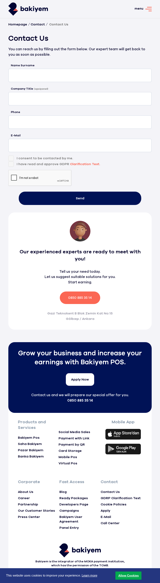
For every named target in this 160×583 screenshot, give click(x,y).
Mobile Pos (68, 457)
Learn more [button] (89, 575)
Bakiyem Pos (29, 437)
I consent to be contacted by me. (45, 158)
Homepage (17, 24)
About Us (25, 492)
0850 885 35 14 (80, 297)
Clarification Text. (85, 164)
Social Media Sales (74, 432)
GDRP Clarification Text (121, 498)
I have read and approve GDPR (58, 164)
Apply (105, 510)
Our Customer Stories (36, 510)
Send (80, 198)
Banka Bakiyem (31, 456)
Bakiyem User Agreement (70, 519)
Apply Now (80, 379)
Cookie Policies (113, 504)
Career (24, 498)
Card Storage (70, 451)
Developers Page (73, 504)
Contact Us (110, 492)
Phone (15, 112)
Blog (63, 492)
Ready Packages (73, 498)
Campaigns (69, 510)
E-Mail (16, 135)
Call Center (110, 523)
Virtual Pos (68, 463)
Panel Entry (69, 527)
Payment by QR (72, 444)
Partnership (28, 504)
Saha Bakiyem (30, 444)
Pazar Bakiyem (30, 450)
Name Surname (23, 65)
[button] (128, 576)
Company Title (29, 89)
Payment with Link (74, 438)
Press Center (29, 517)
